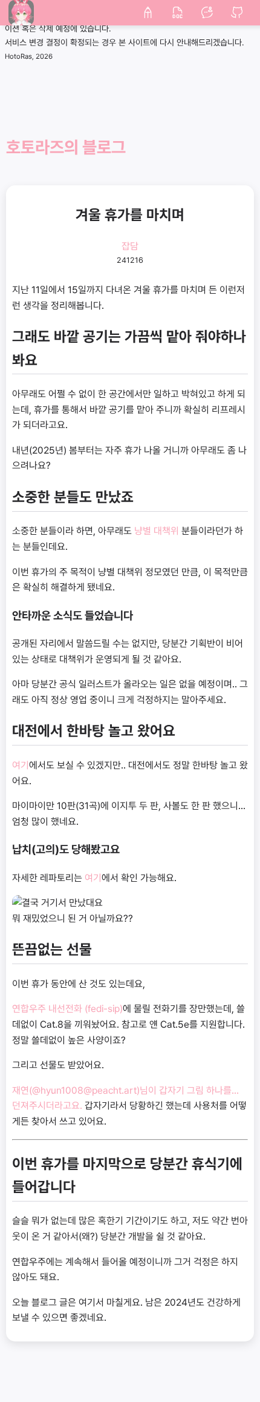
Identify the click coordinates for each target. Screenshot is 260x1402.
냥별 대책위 (156, 531)
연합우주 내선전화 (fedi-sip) (67, 1008)
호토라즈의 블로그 (66, 147)
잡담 (130, 246)
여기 (20, 765)
